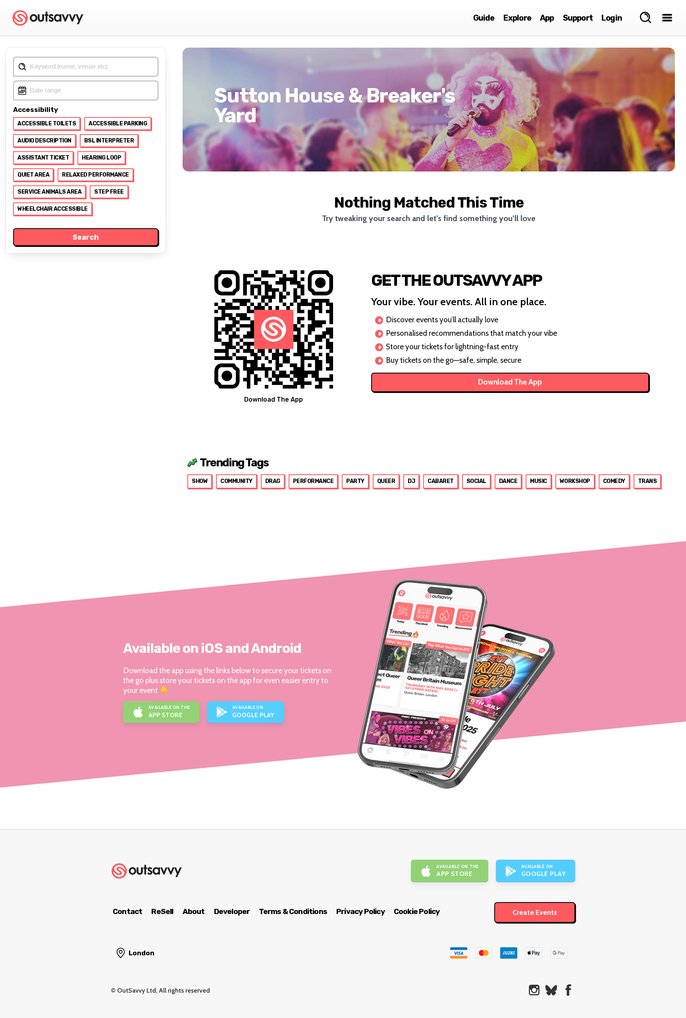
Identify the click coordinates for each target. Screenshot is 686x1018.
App (547, 18)
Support (578, 18)
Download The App (510, 382)
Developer (232, 911)
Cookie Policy (417, 911)
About (194, 911)
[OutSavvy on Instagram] (534, 990)
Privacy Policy (360, 911)
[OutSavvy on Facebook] (568, 990)
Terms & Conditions (293, 911)
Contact (127, 911)
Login (611, 18)
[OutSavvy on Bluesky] (551, 990)
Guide (484, 18)
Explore (517, 18)
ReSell (162, 911)
